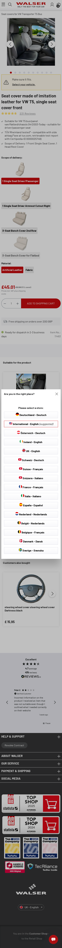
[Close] (56, 394)
